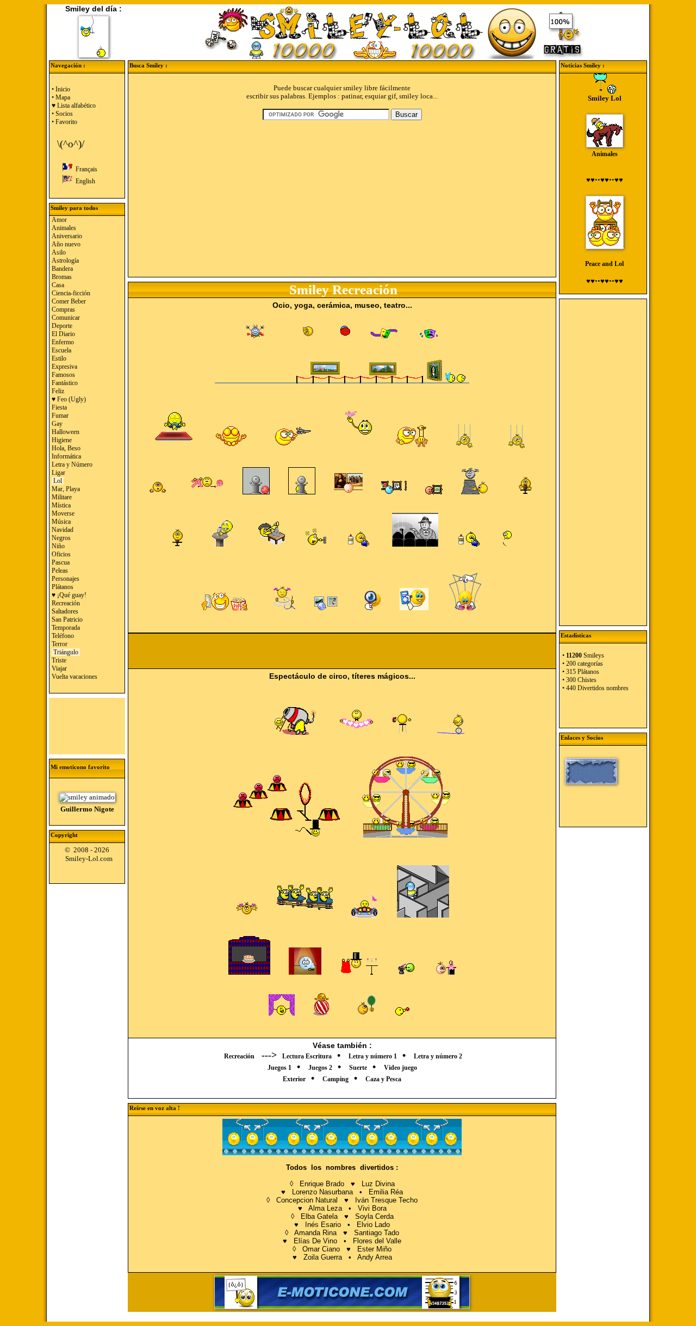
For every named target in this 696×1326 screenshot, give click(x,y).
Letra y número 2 (438, 1056)
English (83, 181)
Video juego (400, 1067)
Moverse (63, 513)
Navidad (62, 530)
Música (61, 521)
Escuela (61, 350)
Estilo (59, 358)
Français (84, 169)
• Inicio (61, 89)
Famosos (63, 375)
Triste (59, 660)
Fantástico (65, 383)
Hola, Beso (66, 448)
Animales (64, 228)
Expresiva (64, 366)
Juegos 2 (320, 1067)
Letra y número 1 (373, 1056)
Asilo (59, 252)
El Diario (63, 334)
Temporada (66, 627)
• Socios (62, 113)
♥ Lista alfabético (74, 105)
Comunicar (66, 317)
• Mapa (61, 97)
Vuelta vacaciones (74, 676)
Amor (59, 220)
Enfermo (63, 342)
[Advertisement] (87, 725)
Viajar (59, 668)
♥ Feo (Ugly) (69, 399)
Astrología (65, 260)
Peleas (60, 570)
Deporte (62, 326)
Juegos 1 (279, 1067)
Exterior (294, 1079)
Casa (58, 285)
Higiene (62, 440)
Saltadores (65, 611)
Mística (61, 505)
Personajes (65, 579)
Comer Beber (69, 301)
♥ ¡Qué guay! (69, 595)
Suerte (358, 1067)
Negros (61, 538)
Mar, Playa (66, 489)
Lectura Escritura (307, 1056)
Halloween (65, 432)
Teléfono (63, 636)
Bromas (62, 277)
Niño (58, 546)
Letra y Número (72, 464)
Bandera (62, 268)
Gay (57, 423)
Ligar (58, 472)
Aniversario (67, 236)
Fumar (60, 415)
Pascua (61, 562)
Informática (66, 456)
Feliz (58, 391)
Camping (335, 1079)
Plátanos (62, 587)
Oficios (61, 554)
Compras (63, 309)
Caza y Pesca (383, 1079)
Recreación (66, 603)
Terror (59, 644)
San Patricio (67, 619)
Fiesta (59, 407)
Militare (62, 497)
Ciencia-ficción (71, 293)
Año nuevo (66, 244)
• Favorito (64, 122)
